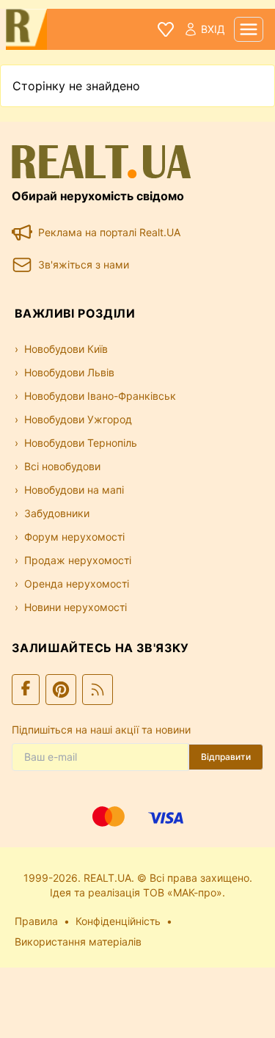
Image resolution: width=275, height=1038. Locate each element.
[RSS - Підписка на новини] (97, 689)
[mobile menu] (248, 29)
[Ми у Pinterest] (60, 689)
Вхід (213, 29)
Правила (36, 921)
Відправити (226, 756)
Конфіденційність (118, 921)
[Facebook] (26, 689)
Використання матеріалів (78, 941)
